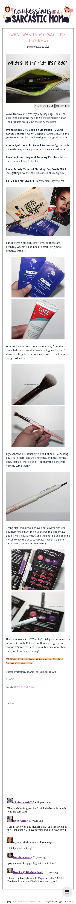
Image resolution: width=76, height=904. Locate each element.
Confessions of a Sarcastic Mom (28, 901)
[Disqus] (38, 749)
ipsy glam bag (24, 687)
